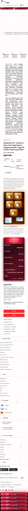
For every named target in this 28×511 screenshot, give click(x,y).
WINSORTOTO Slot (4, 395)
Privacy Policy (17, 484)
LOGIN (7, 7)
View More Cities (4, 459)
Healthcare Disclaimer (6, 369)
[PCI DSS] (9, 478)
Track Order (3, 355)
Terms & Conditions (6, 484)
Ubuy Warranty (4, 367)
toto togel (8, 129)
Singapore (2, 442)
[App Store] (4, 470)
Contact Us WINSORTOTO (6, 345)
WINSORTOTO (8, 64)
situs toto (16, 65)
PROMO (15, 494)
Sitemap (2, 352)
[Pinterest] (12, 490)
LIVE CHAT (14, 508)
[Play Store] (13, 470)
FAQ (1, 390)
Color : (7, 172)
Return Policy (3, 386)
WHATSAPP (15, 505)
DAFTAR (21, 7)
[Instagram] (4, 490)
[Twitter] (10, 490)
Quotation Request (5, 347)
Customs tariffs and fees (6, 357)
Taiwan (2, 449)
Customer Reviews (5, 383)
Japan (1, 452)
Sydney (2, 447)
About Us (3, 487)
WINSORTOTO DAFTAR (5, 444)
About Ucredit (3, 393)
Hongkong (2, 440)
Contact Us (11, 487)
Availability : (6, 167)
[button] (23, 15)
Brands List (3, 381)
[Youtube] (6, 490)
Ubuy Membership (4, 364)
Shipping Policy (4, 359)
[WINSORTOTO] (7, 2)
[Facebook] (1, 490)
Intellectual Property (5, 350)
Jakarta (2, 457)
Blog (1, 388)
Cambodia (3, 454)
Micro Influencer (4, 362)
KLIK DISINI (17, 233)
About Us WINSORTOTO (6, 342)
